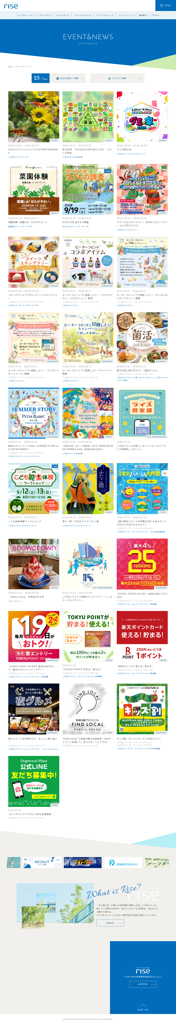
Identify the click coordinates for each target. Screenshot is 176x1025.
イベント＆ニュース (105, 15)
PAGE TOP (143, 1010)
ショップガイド (62, 15)
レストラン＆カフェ (83, 15)
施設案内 (143, 15)
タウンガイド (45, 15)
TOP (10, 66)
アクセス (155, 15)
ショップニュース (126, 15)
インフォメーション (25, 15)
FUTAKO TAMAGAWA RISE (85, 1019)
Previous (6, 862)
